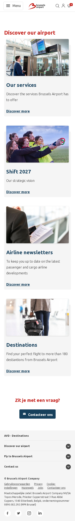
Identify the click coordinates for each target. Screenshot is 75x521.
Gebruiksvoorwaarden (17, 484)
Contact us (11, 466)
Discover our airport (17, 446)
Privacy (38, 484)
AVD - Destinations (16, 435)
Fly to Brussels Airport (18, 456)
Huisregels (28, 487)
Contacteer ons (40, 415)
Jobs (40, 487)
